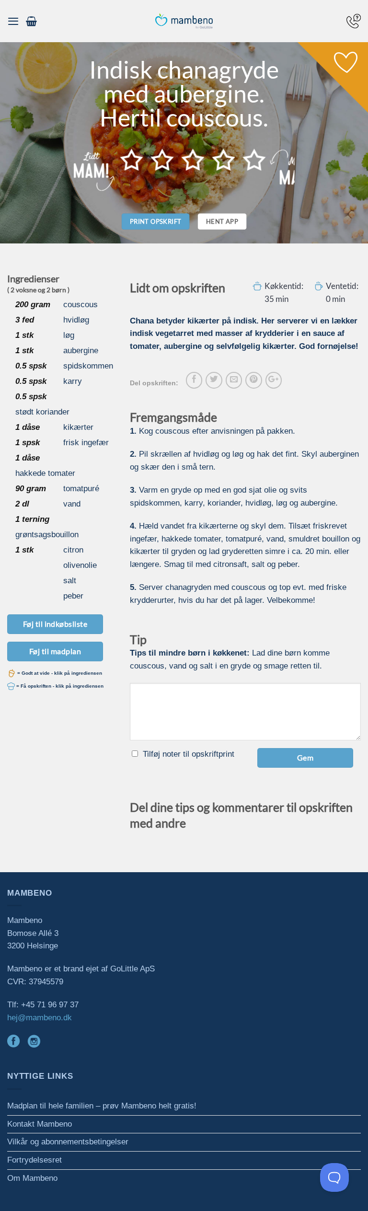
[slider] (193, 160)
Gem (305, 757)
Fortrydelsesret (34, 1160)
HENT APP (222, 221)
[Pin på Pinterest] (253, 380)
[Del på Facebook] (194, 380)
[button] (13, 21)
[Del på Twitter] (214, 380)
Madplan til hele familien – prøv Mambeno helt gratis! (101, 1105)
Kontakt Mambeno (39, 1124)
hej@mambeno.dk (39, 1017)
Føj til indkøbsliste (55, 623)
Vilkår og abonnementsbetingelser (67, 1141)
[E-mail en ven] (234, 380)
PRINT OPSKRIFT (156, 221)
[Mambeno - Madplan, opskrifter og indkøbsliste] (184, 21)
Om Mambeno (32, 1178)
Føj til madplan (55, 651)
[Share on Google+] (273, 380)
